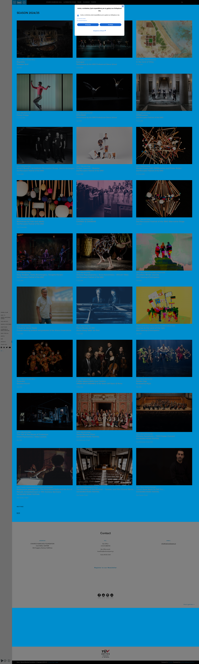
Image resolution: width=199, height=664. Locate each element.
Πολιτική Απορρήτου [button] (82, 20)
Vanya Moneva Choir (85, 434)
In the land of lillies (145, 62)
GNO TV (3, 315)
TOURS (79, 2)
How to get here (188, 604)
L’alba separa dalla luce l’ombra (91, 381)
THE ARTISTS (4, 321)
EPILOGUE (81, 115)
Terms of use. (51, 662)
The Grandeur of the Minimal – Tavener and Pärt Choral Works (104, 489)
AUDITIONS (4, 327)
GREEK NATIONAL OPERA (6, 318)
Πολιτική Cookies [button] (82, 18)
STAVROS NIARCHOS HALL (54, 2)
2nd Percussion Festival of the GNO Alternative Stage (160, 221)
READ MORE (46, 37)
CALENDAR (86, 2)
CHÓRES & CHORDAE (86, 221)
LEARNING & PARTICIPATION (5, 330)
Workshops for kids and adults (30, 221)
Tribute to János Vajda (27, 328)
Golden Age (141, 381)
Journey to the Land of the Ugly (150, 328)
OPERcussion (142, 115)
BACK (18, 513)
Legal (56, 662)
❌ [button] (123, 6)
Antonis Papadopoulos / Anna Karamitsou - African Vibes (102, 275)
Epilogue (80, 62)
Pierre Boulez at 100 (85, 328)
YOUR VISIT (4, 344)
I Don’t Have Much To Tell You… (150, 489)
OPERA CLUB (4, 312)
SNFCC (3, 336)
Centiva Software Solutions (187, 662)
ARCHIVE (3, 341)
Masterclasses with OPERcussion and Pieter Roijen (159, 168)
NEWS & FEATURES (6, 324)
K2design (170, 662)
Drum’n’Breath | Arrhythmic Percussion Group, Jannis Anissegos (45, 168)
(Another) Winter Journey (147, 275)
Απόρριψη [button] (88, 24)
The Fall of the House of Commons (32, 434)
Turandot (21, 381)
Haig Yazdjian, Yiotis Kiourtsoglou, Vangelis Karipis (40, 275)
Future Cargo (23, 115)
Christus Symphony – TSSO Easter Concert (155, 436)
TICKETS (93, 2)
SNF (2, 339)
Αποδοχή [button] (110, 24)
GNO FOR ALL (5, 333)
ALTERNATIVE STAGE (70, 2)
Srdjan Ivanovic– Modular (88, 168)
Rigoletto (21, 62)
